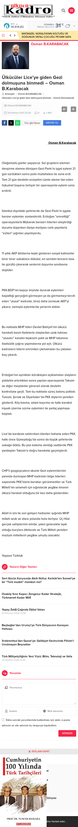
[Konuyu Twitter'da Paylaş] (11, 123)
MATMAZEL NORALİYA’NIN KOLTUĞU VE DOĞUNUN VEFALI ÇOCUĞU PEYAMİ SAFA (46, 35)
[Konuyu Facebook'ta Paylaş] (4, 123)
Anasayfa (10, 94)
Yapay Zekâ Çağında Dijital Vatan (23, 609)
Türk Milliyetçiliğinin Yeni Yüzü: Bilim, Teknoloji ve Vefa (37, 656)
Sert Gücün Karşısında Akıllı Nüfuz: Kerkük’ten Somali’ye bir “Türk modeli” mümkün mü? (38, 580)
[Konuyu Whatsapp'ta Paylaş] (17, 123)
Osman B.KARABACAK (50, 44)
